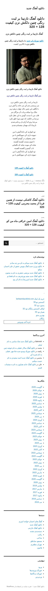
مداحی (39, 538)
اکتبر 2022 (38, 450)
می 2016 (38, 502)
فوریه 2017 (37, 492)
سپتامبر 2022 (36, 453)
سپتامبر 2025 (36, 413)
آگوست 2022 (37, 456)
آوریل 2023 (37, 446)
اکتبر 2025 (38, 410)
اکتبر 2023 (38, 427)
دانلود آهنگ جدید (35, 8)
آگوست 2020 (37, 479)
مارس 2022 (37, 473)
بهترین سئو (40, 315)
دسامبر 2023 (37, 423)
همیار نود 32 (39, 312)
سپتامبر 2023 (36, 430)
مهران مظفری (36, 544)
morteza (38, 181)
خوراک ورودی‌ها (36, 570)
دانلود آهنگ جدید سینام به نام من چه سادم (26, 263)
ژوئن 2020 (38, 482)
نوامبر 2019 (37, 486)
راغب (40, 535)
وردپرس (38, 577)
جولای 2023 (37, 436)
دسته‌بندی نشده (19, 181)
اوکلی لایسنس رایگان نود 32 (33, 309)
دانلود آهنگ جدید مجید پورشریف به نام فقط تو (24, 276)
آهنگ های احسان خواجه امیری (30, 521)
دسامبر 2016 (37, 499)
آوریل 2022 (37, 469)
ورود (40, 567)
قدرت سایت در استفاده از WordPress (19, 586)
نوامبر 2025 (37, 407)
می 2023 (38, 443)
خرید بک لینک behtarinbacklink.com (30, 299)
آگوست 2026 (37, 387)
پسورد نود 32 (39, 305)
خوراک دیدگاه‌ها (36, 574)
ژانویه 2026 (37, 400)
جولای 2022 (37, 459)
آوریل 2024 (37, 420)
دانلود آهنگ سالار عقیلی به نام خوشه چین (19, 348)
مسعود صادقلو (36, 541)
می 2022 (38, 466)
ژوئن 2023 (38, 440)
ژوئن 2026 (38, 394)
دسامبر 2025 (37, 404)
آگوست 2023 (37, 433)
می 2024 (38, 417)
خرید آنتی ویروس (24, 322)
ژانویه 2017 (37, 496)
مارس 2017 (37, 489)
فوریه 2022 (37, 476)
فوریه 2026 (37, 397)
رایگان (41, 319)
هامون (39, 548)
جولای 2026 (37, 390)
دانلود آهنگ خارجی (35, 528)
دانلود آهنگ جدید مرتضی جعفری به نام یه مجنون (23, 273)
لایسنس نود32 (38, 302)
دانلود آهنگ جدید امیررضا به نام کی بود (27, 279)
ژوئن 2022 (38, 463)
